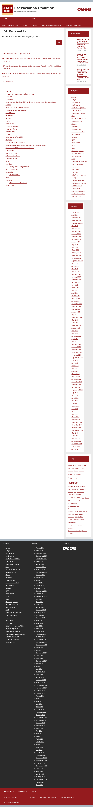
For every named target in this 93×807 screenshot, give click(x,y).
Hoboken (74, 126)
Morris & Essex (74, 498)
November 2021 (76, 306)
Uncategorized (76, 196)
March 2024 (75, 250)
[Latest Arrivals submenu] (13, 18)
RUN (76, 517)
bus (69, 468)
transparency (71, 528)
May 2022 (74, 290)
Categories (9, 99)
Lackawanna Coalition (34, 8)
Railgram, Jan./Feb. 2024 (14, 137)
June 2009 (74, 449)
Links (7, 177)
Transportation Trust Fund (74, 531)
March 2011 (75, 417)
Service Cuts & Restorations (15, 634)
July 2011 (74, 409)
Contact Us (9, 172)
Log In (8, 121)
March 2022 (75, 296)
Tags (7, 161)
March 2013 (75, 374)
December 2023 (76, 255)
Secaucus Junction (79, 519)
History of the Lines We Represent (17, 107)
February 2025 (76, 231)
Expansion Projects (78, 113)
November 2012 (76, 384)
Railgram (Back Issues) (17, 142)
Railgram (74, 172)
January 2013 (76, 379)
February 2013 (76, 376)
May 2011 (74, 414)
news (73, 148)
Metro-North (75, 143)
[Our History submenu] (28, 18)
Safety (80, 517)
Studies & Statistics (78, 194)
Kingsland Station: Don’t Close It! (17, 110)
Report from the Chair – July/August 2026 (16, 53)
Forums (8, 105)
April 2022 (74, 293)
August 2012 (75, 393)
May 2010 (74, 433)
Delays (76, 471)
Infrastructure (76, 129)
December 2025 (76, 220)
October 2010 (76, 428)
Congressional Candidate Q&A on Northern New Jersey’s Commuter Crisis (31, 102)
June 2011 (74, 411)
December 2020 (76, 317)
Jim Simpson (72, 489)
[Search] (59, 42)
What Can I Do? (14, 175)
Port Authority (76, 167)
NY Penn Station (73, 511)
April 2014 (74, 339)
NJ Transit (77, 500)
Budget (73, 100)
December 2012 (76, 382)
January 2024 (76, 253)
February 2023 (76, 274)
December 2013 (76, 349)
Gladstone (71, 486)
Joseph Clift (70, 492)
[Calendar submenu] (40, 18)
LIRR (73, 140)
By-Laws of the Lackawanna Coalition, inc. (20, 94)
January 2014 (76, 347)
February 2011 (76, 420)
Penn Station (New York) (79, 161)
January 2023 (76, 277)
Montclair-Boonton (74, 495)
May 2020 (74, 320)
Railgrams (9, 140)
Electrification (76, 110)
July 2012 (74, 395)
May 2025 (74, 226)
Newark (87, 498)
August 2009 (75, 446)
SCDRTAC (70, 519)
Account (8, 91)
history (77, 486)
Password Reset (11, 129)
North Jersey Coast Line (74, 509)
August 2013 (75, 360)
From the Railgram (73, 480)
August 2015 (75, 328)
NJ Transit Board (72, 503)
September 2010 (77, 430)
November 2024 (76, 236)
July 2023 (74, 263)
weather (70, 533)
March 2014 (75, 341)
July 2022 (74, 285)
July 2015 (74, 331)
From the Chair (77, 474)
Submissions (10, 150)
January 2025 (76, 234)
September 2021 (77, 309)
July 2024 (74, 245)
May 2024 (74, 247)
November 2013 (76, 352)
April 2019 (74, 323)
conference (70, 471)
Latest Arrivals (10, 113)
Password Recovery (12, 126)
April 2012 (74, 403)
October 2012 (76, 387)
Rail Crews (75, 170)
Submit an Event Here (13, 156)
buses (72, 468)
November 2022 (76, 280)
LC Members (75, 135)
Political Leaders (77, 164)
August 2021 (75, 312)
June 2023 (74, 266)
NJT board (70, 500)
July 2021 (74, 314)
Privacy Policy (10, 132)
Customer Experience (78, 108)
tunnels (84, 531)
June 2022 (74, 288)
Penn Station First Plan (77, 514)
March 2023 (75, 271)
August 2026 (75, 212)
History (73, 124)
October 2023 (76, 258)
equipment (81, 471)
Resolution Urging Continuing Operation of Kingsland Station (26, 145)
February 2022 (76, 298)
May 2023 (74, 269)
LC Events (9, 115)
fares (70, 474)
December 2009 (76, 444)
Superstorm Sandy (75, 525)
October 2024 (76, 239)
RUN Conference (7, 81)
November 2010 (76, 425)
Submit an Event (11, 153)
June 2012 (74, 398)
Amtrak (73, 97)
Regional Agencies (77, 180)
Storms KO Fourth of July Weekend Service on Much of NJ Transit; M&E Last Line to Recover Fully (83, 44)
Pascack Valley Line (83, 511)
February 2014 (76, 344)
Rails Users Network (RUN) (15, 626)
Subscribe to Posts (12, 159)
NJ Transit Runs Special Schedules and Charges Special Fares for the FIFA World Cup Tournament (83, 59)
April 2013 (74, 371)
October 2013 (76, 355)
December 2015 (76, 325)
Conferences (75, 105)
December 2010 (76, 422)
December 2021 (76, 304)
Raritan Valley (71, 517)
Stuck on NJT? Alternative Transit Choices (20, 148)
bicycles (80, 465)
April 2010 (74, 436)
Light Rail (74, 137)
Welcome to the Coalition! (18, 183)
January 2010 (76, 441)
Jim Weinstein (81, 489)
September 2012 (77, 390)
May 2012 (74, 401)
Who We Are (10, 185)
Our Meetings (76, 156)
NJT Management (77, 151)
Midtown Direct (80, 492)
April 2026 (74, 215)
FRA (72, 116)
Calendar (9, 97)
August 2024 (75, 242)
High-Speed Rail (76, 121)
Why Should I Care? (12, 169)
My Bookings (10, 123)
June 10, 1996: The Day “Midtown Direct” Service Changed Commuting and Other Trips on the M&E (83, 74)
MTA (73, 145)
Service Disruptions (78, 191)
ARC (75, 465)
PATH (73, 159)
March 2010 (75, 438)
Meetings (9, 180)
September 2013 (77, 358)
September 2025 (77, 223)
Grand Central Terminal (79, 118)
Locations (9, 118)
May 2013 (74, 368)
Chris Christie (79, 468)
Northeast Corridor (73, 506)
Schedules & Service (78, 183)
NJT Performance (77, 153)
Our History (9, 164)
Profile (8, 134)
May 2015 (74, 333)
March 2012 (75, 406)
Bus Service (75, 102)
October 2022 (76, 282)
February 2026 (76, 218)
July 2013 (74, 363)
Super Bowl (72, 522)
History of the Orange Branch (19, 167)
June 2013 (74, 366)
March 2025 (75, 228)
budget (84, 465)
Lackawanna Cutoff (77, 132)
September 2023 (77, 261)
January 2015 (76, 336)
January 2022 (76, 301)
